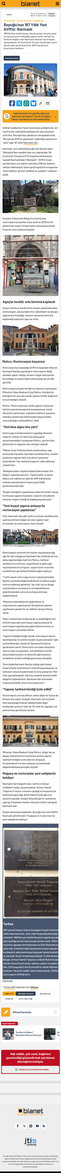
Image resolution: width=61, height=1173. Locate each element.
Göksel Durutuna (22, 1012)
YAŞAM (9, 14)
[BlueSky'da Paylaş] (33, 103)
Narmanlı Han (30, 142)
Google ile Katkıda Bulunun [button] (34, 1069)
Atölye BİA (9, 987)
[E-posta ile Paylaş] (48, 103)
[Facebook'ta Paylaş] (12, 103)
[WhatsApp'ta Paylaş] (26, 103)
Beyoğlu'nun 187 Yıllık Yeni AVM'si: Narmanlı (25, 27)
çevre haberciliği (25, 999)
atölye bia (9, 999)
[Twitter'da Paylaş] (19, 103)
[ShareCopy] (41, 103)
